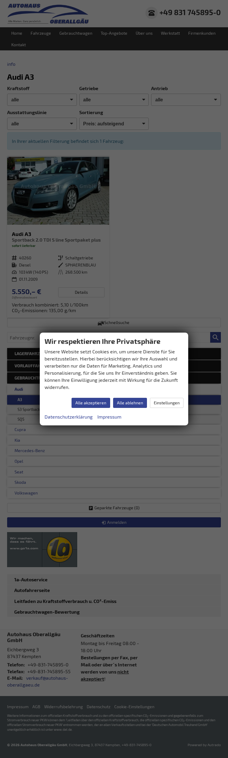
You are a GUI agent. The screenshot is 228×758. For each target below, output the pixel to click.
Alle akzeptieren (90, 402)
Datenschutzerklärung (69, 416)
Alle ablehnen (130, 402)
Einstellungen (167, 402)
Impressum (109, 416)
